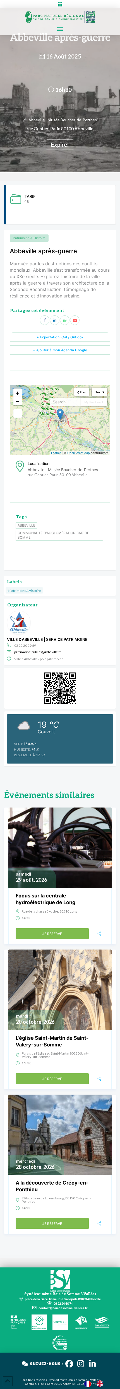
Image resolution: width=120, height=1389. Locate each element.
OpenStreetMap (78, 453)
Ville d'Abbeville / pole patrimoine (38, 659)
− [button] (18, 401)
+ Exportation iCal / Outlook (60, 337)
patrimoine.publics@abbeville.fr (37, 652)
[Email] (75, 320)
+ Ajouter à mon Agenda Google (60, 350)
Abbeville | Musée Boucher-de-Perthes (62, 119)
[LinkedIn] (54, 320)
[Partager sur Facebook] (44, 320)
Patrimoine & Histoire (29, 238)
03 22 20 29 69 (25, 645)
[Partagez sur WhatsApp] (64, 320)
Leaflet (56, 453)
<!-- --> (59, 420)
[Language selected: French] (96, 1383)
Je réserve (52, 934)
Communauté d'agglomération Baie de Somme (53, 535)
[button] (60, 4)
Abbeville (26, 525)
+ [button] (18, 392)
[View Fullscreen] (17, 413)
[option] (101, 1383)
